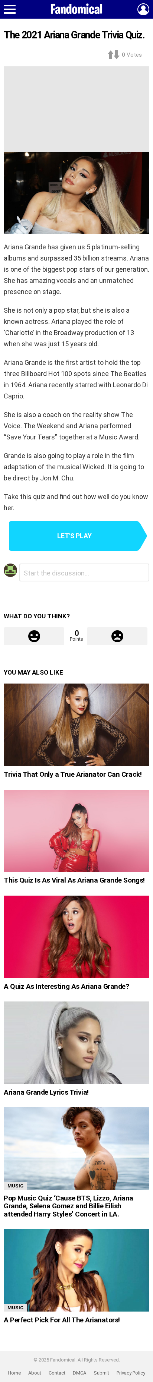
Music (15, 1186)
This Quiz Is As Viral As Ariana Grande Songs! (74, 880)
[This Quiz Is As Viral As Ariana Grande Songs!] (76, 831)
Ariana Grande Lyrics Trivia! (46, 1092)
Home (14, 1373)
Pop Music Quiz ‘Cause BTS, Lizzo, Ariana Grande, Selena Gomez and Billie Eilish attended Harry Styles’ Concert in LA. (68, 1206)
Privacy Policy (131, 1373)
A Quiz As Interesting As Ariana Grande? (66, 986)
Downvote (117, 636)
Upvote (34, 636)
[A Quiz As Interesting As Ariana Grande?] (76, 937)
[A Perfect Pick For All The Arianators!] (76, 1270)
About (34, 1373)
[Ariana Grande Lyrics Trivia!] (76, 1042)
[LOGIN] (143, 9)
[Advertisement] (76, 107)
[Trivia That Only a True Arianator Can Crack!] (76, 725)
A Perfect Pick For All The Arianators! (62, 1320)
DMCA (79, 1373)
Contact (57, 1373)
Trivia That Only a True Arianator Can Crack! (72, 774)
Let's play (74, 536)
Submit (101, 1373)
